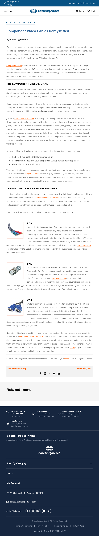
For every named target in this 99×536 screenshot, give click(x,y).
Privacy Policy (43, 525)
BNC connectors (59, 278)
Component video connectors (46, 197)
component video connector (31, 336)
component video (31, 173)
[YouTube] (54, 373)
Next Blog (82, 368)
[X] (49, 373)
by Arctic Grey (58, 531)
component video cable (24, 118)
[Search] (11, 11)
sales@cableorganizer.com (23, 501)
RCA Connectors (84, 245)
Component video (14, 65)
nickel (72, 347)
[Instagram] (45, 373)
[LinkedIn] (58, 373)
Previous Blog (19, 368)
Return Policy (79, 525)
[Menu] (5, 11)
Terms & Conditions (23, 525)
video (66, 358)
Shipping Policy (61, 525)
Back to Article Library (22, 22)
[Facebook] (40, 373)
